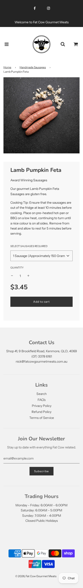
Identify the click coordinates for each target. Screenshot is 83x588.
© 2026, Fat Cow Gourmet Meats (35, 576)
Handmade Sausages (33, 67)
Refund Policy (41, 412)
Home (7, 67)
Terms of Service (41, 418)
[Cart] (75, 44)
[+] (28, 276)
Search (41, 394)
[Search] (62, 44)
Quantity (17, 267)
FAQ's (42, 400)
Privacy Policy (41, 406)
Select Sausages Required (28, 246)
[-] (12, 276)
